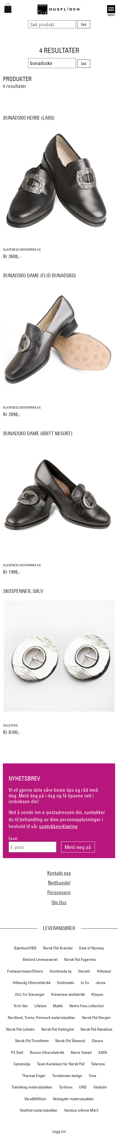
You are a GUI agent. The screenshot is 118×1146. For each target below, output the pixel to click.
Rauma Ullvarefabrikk (47, 1052)
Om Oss (59, 902)
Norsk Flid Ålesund (70, 1040)
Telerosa (98, 1063)
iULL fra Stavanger (30, 994)
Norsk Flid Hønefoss (96, 1029)
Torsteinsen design (67, 1075)
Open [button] (111, 8)
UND (83, 1087)
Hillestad (104, 971)
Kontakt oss (59, 873)
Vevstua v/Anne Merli (81, 1110)
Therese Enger (34, 1075)
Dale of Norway (91, 948)
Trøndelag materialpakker (31, 1087)
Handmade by (61, 971)
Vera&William (35, 1098)
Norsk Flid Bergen (96, 1017)
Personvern (59, 892)
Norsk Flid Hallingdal (57, 1029)
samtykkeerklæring (58, 826)
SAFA (102, 1052)
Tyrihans (65, 1087)
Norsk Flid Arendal (57, 948)
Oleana (97, 1040)
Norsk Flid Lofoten (20, 1029)
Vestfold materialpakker (39, 1110)
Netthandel (59, 883)
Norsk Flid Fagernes (80, 959)
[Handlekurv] (8, 11)
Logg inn (59, 1131)
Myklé (58, 1005)
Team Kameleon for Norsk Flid (60, 1063)
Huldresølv (65, 982)
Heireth (84, 971)
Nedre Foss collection (86, 1005)
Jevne (100, 982)
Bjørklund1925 (25, 948)
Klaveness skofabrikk (68, 994)
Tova (92, 1075)
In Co (85, 982)
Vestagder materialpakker (73, 1098)
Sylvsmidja (21, 1063)
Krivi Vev (21, 1005)
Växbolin (100, 1087)
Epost (13, 838)
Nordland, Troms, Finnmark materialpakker (41, 1017)
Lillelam (40, 1005)
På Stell (17, 1052)
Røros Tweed (81, 1052)
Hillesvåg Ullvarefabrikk (31, 982)
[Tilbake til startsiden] (59, 9)
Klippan (97, 994)
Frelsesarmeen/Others (25, 971)
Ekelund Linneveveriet (40, 959)
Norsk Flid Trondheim (32, 1040)
